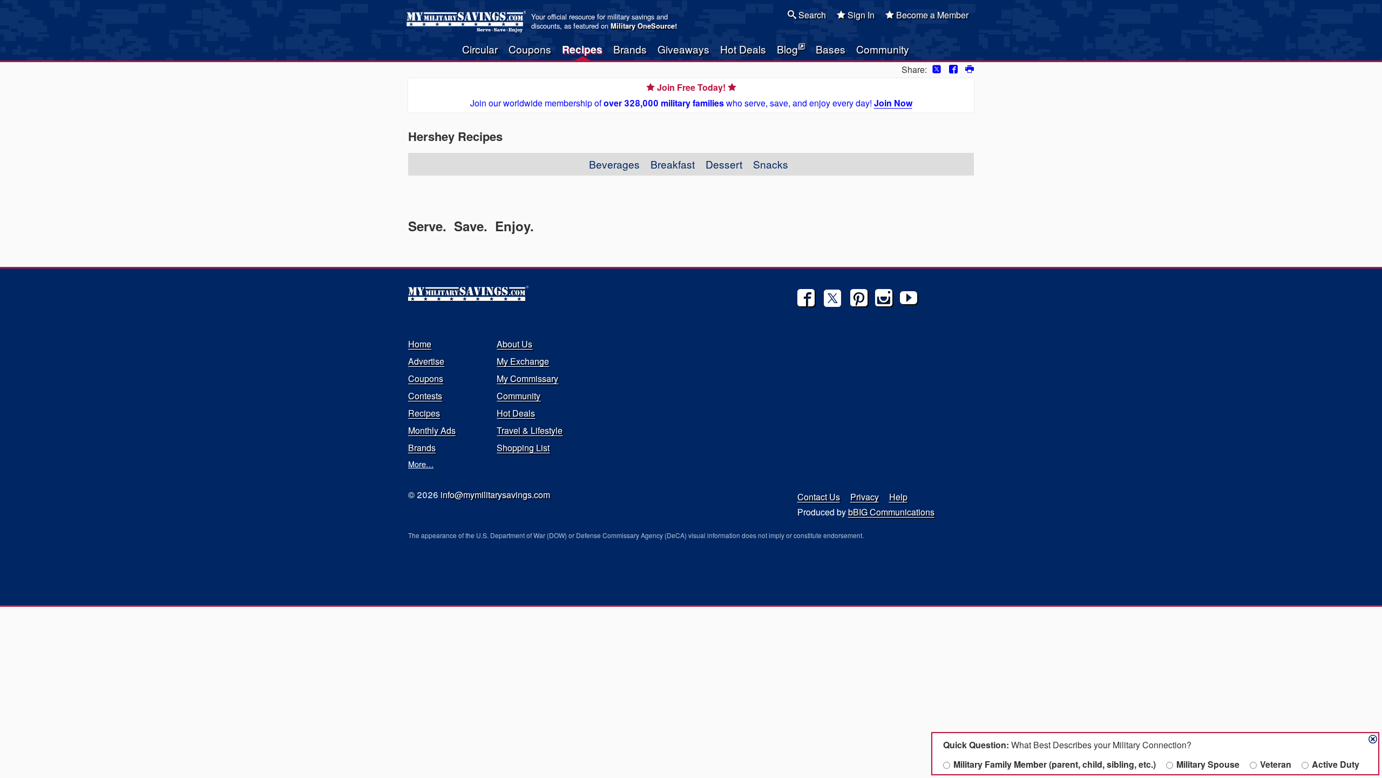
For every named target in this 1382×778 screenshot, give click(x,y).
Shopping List (523, 447)
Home (419, 344)
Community (882, 49)
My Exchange (523, 361)
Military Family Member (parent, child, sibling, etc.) (1054, 764)
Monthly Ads (432, 430)
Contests (425, 396)
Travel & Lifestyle (530, 430)
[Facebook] (806, 297)
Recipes (582, 49)
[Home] (467, 21)
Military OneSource (643, 26)
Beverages (614, 164)
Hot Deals (743, 49)
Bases (830, 49)
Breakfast (673, 164)
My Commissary (527, 378)
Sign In (860, 15)
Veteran (1275, 764)
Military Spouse (1207, 764)
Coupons (530, 49)
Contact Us (818, 497)
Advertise (426, 361)
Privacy (864, 497)
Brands (630, 49)
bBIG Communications (891, 512)
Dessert (724, 164)
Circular (480, 49)
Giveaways (683, 49)
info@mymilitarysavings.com (495, 494)
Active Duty (1335, 764)
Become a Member (931, 15)
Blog (787, 49)
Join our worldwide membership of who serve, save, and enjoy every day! (691, 95)
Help (898, 497)
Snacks (770, 164)
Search (811, 15)
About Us (514, 344)
